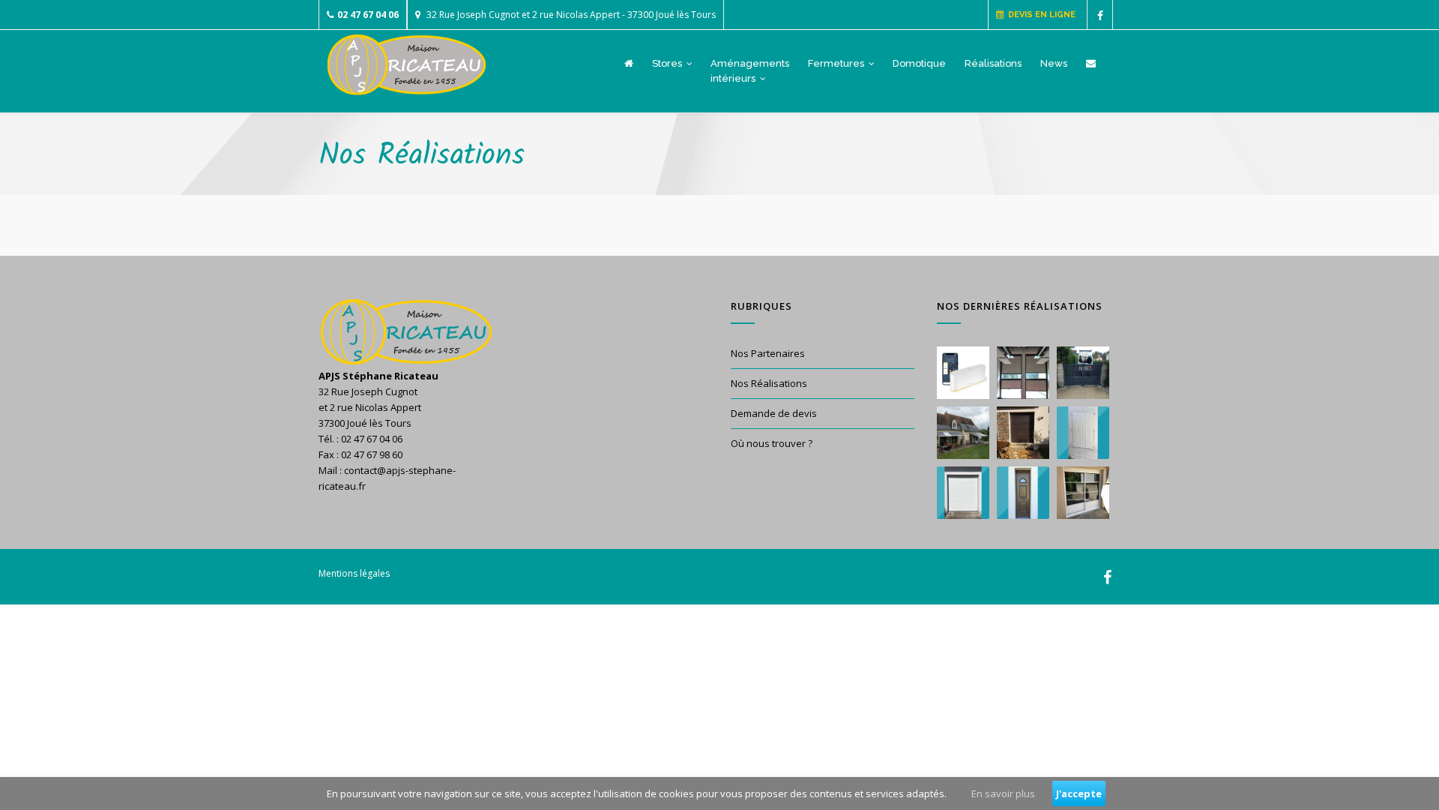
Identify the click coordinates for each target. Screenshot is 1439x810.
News (1053, 63)
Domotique (919, 63)
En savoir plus (1003, 793)
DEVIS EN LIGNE (1040, 15)
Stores (668, 63)
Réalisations (993, 63)
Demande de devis (774, 413)
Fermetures (837, 63)
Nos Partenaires (768, 353)
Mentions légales (354, 573)
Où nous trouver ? (771, 443)
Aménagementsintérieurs (750, 71)
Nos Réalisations (769, 383)
